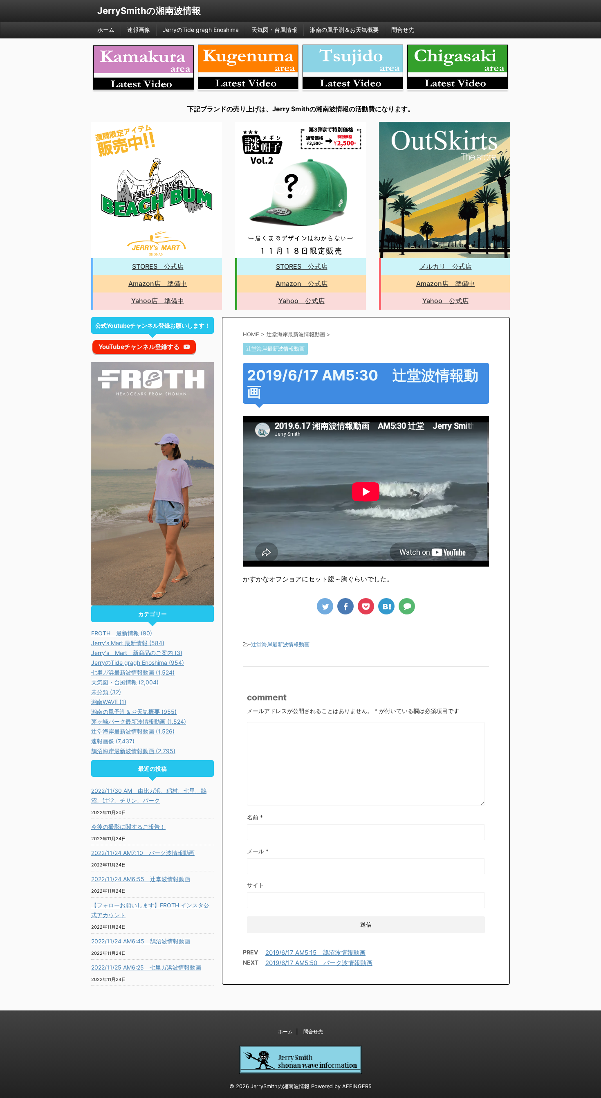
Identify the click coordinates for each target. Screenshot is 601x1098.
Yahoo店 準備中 (157, 301)
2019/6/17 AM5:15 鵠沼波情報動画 (315, 952)
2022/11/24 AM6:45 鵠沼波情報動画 (140, 941)
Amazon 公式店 (301, 283)
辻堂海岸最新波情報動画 (280, 644)
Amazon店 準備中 (157, 283)
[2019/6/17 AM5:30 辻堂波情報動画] (386, 606)
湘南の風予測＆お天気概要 (344, 29)
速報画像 (138, 29)
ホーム (105, 29)
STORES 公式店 (158, 266)
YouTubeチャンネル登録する (139, 347)
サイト (255, 885)
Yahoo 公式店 (301, 301)
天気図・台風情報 (274, 29)
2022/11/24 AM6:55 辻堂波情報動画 (140, 878)
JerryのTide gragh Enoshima (201, 29)
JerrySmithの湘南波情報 (149, 10)
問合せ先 (402, 29)
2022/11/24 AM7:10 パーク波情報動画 (143, 852)
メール (258, 851)
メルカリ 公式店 (445, 266)
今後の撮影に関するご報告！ (128, 826)
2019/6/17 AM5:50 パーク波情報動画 (318, 963)
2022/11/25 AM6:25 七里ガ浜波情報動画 (146, 967)
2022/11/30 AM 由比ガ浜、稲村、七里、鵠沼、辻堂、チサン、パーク (148, 795)
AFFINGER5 (357, 1086)
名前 (255, 817)
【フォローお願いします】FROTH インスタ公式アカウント (150, 910)
